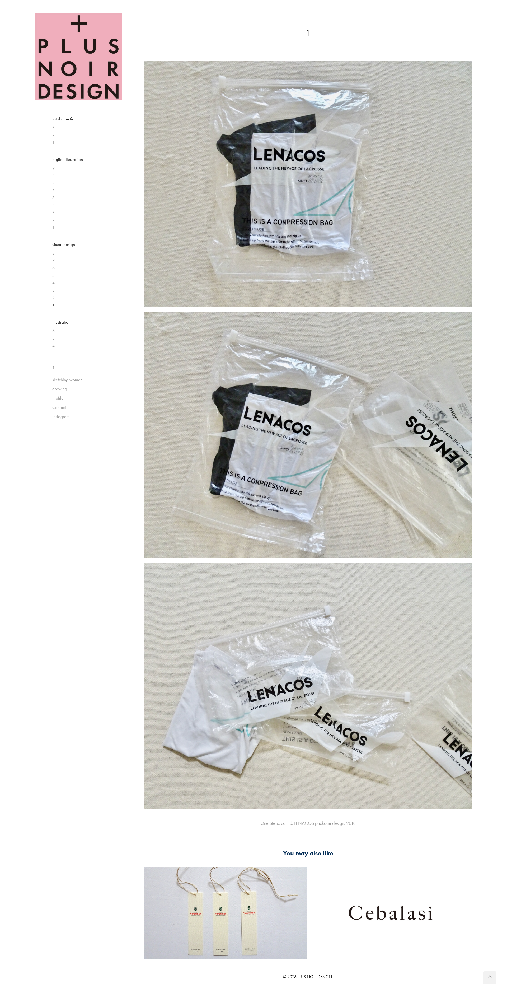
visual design (63, 244)
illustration (61, 322)
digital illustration (67, 159)
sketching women (67, 379)
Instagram (61, 416)
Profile (57, 398)
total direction (64, 118)
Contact (59, 407)
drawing (59, 388)
